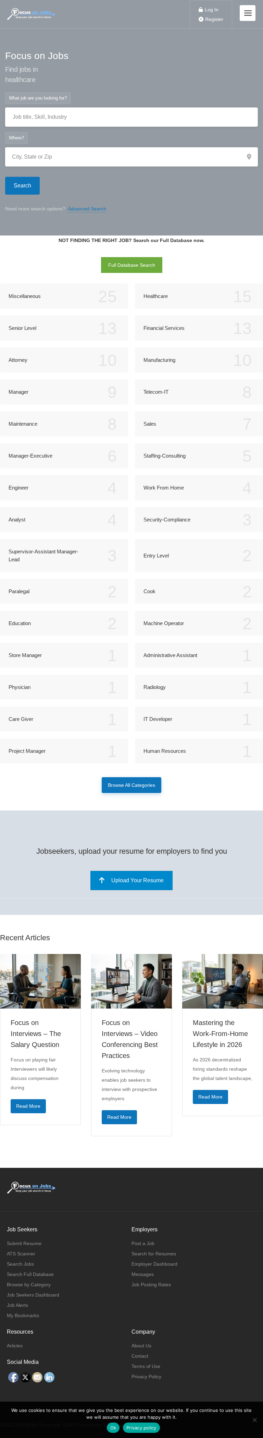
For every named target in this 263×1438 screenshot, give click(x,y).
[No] (254, 1419)
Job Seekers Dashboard (33, 1295)
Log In (210, 9)
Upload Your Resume (137, 880)
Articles (15, 1345)
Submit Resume (24, 1243)
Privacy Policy (146, 1376)
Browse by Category (29, 1284)
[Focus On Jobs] (31, 10)
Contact (140, 1356)
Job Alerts (17, 1305)
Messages (143, 1274)
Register (213, 19)
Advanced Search (87, 208)
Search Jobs (20, 1264)
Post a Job (143, 1243)
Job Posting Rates (151, 1284)
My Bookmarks (23, 1315)
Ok (113, 1427)
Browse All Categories (131, 785)
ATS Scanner (21, 1253)
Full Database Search (131, 265)
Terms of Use (146, 1366)
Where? (16, 137)
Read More (28, 1106)
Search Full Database (30, 1274)
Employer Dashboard (154, 1264)
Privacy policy (141, 1427)
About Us (141, 1345)
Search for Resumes (154, 1253)
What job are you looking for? (38, 98)
